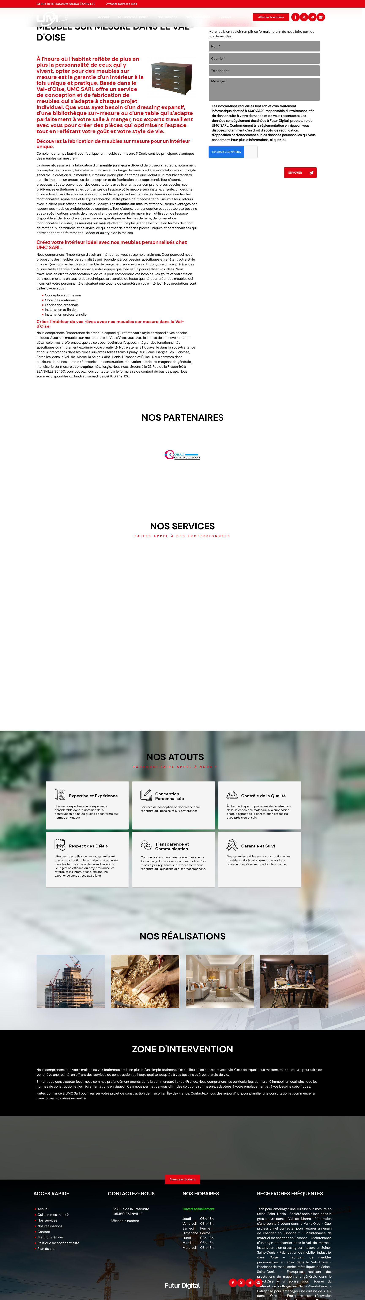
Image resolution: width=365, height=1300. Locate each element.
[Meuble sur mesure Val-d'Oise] (171, 77)
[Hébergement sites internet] (182, 1293)
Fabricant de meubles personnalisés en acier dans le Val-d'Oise (294, 1259)
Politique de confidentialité (58, 1243)
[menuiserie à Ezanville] (145, 981)
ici (283, 140)
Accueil (104, 17)
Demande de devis (182, 1179)
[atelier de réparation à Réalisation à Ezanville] (294, 981)
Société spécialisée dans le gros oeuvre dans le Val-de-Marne (294, 1216)
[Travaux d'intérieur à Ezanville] (220, 981)
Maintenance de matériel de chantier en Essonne (294, 1235)
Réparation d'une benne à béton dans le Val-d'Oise (294, 1221)
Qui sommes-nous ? (133, 17)
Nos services (167, 17)
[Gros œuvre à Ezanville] (71, 981)
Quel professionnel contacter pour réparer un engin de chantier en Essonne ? (294, 1228)
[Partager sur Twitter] (304, 17)
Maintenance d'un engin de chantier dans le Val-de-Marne (294, 1240)
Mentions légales (51, 1237)
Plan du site (47, 1248)
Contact (225, 17)
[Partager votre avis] (321, 17)
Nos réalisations (198, 17)
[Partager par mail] (312, 17)
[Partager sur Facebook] (295, 17)
